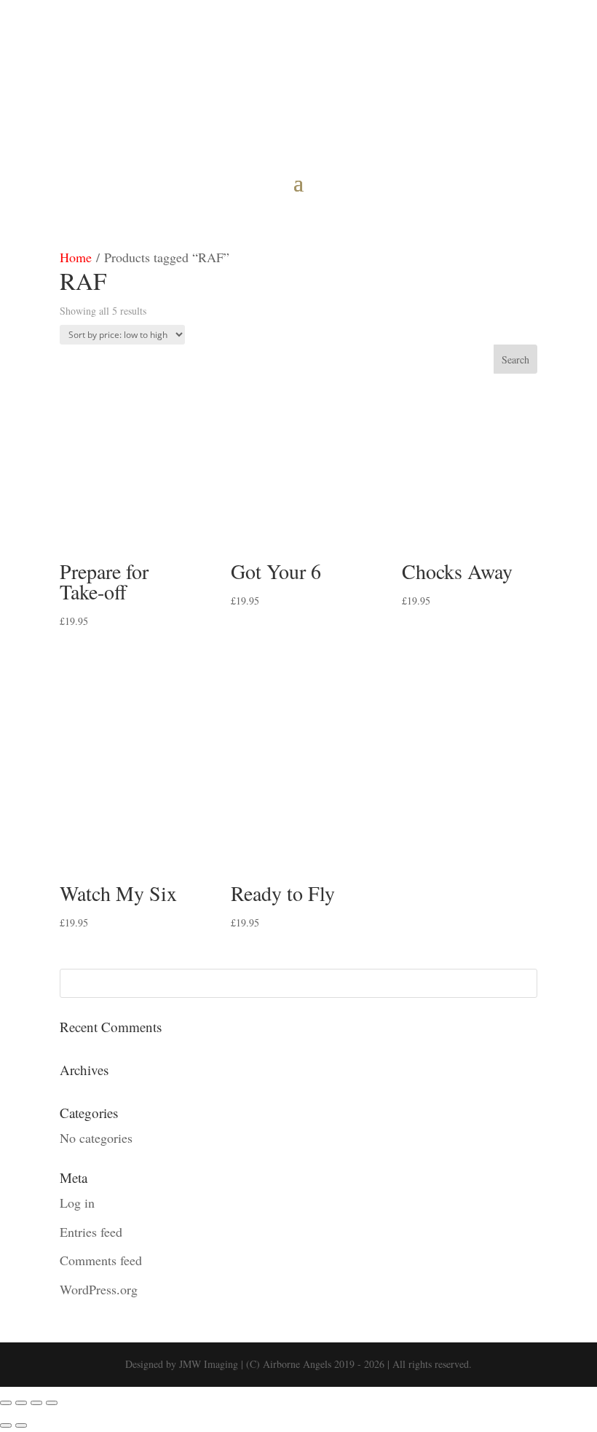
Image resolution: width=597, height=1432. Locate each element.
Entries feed (91, 1231)
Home (76, 257)
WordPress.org (99, 1289)
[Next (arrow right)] (21, 1425)
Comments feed (101, 1260)
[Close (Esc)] (52, 1403)
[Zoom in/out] (6, 1403)
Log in (77, 1202)
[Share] (36, 1403)
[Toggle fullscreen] (21, 1403)
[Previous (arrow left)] (6, 1425)
